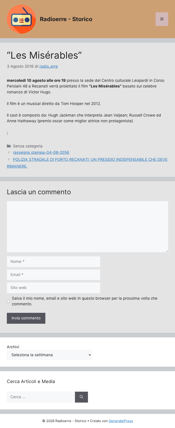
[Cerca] (81, 397)
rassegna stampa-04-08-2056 (41, 152)
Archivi (13, 347)
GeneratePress (121, 421)
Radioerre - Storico (66, 19)
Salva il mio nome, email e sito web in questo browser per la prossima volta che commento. (84, 301)
